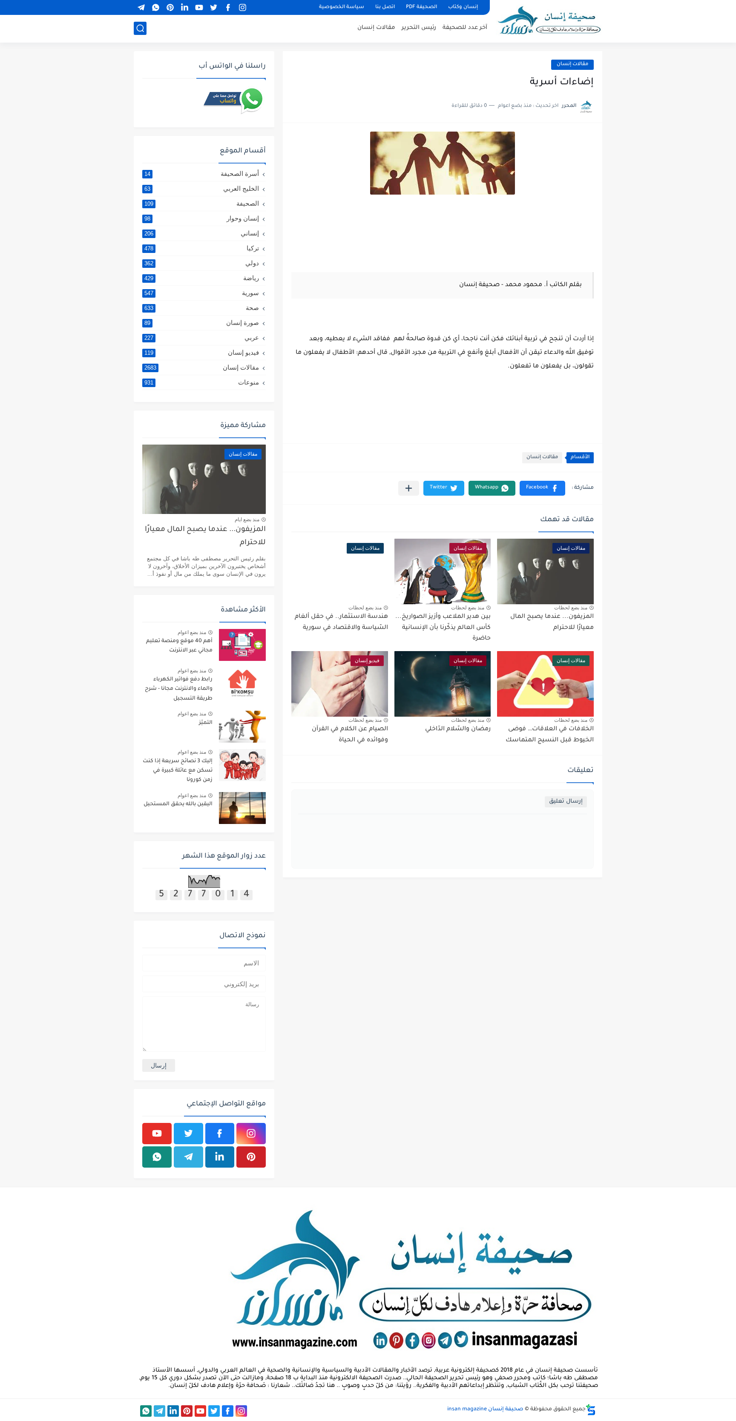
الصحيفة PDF (421, 7)
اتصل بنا (385, 7)
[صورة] (242, 645)
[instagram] (242, 7)
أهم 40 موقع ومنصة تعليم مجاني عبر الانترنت (179, 646)
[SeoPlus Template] (591, 1409)
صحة (201, 307)
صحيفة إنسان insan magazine (485, 1409)
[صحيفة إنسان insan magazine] (549, 20)
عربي (201, 337)
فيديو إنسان (201, 352)
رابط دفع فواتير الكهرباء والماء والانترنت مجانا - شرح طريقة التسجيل (179, 689)
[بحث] (140, 28)
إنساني (201, 233)
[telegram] (141, 7)
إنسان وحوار (201, 218)
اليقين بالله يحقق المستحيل (178, 804)
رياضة (201, 277)
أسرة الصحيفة (201, 173)
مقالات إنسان (376, 28)
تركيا (201, 248)
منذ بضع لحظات (570, 608)
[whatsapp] (155, 7)
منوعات (201, 382)
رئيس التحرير (419, 28)
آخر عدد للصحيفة (465, 28)
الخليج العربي (201, 188)
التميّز (206, 723)
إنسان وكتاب (463, 7)
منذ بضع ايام (247, 519)
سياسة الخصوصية (341, 7)
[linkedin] (184, 7)
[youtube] (199, 7)
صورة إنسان (201, 322)
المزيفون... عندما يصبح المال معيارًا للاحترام (205, 536)
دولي (201, 263)
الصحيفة (201, 203)
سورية (201, 292)
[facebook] (228, 7)
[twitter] (213, 7)
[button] (542, 488)
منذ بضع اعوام (192, 632)
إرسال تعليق (566, 801)
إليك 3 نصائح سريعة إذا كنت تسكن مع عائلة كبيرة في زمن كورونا (178, 771)
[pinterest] (170, 7)
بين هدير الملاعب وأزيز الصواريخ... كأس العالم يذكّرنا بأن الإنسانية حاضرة (443, 628)
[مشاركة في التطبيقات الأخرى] (408, 488)
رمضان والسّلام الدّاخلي (458, 729)
